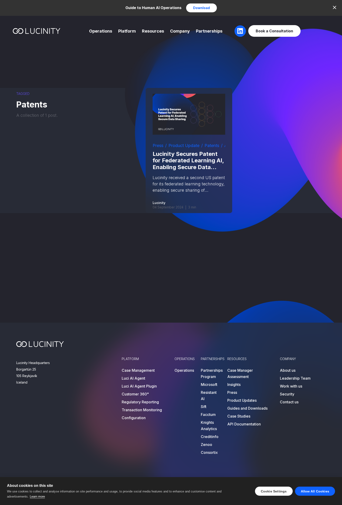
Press (158, 145)
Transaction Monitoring (142, 410)
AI (226, 145)
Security (287, 394)
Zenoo (206, 444)
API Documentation (244, 424)
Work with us (291, 386)
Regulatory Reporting (140, 402)
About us (287, 370)
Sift (203, 406)
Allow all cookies (315, 491)
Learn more (37, 496)
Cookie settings (274, 491)
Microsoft (209, 384)
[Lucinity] (36, 31)
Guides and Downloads (247, 408)
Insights (234, 384)
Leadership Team (295, 378)
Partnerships (209, 31)
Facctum (208, 414)
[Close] (334, 7)
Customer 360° (135, 394)
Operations (100, 31)
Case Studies (238, 416)
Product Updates (242, 400)
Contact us (289, 402)
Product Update (183, 145)
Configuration (134, 417)
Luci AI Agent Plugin (139, 386)
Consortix (209, 452)
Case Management (138, 370)
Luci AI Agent (133, 378)
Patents (212, 145)
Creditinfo (209, 436)
